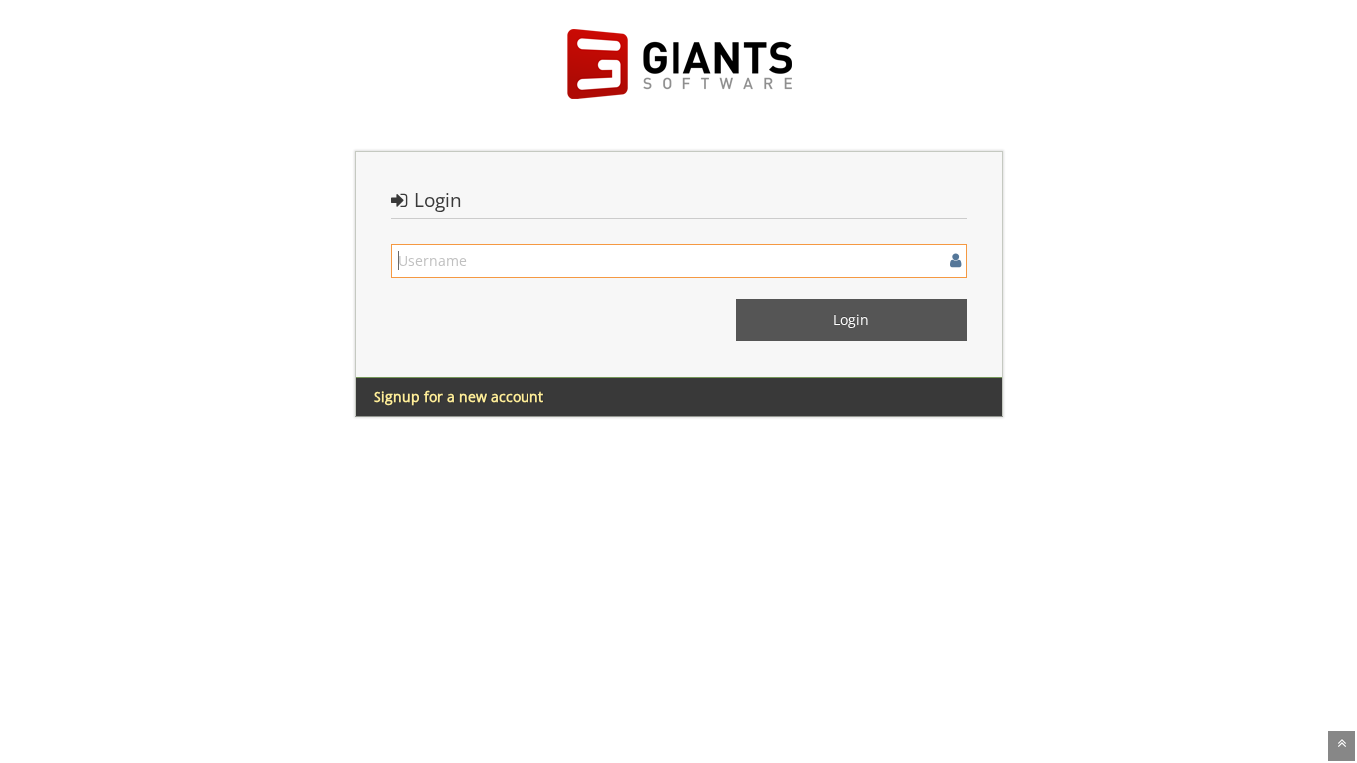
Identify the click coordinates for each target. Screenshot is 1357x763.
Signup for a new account (458, 396)
